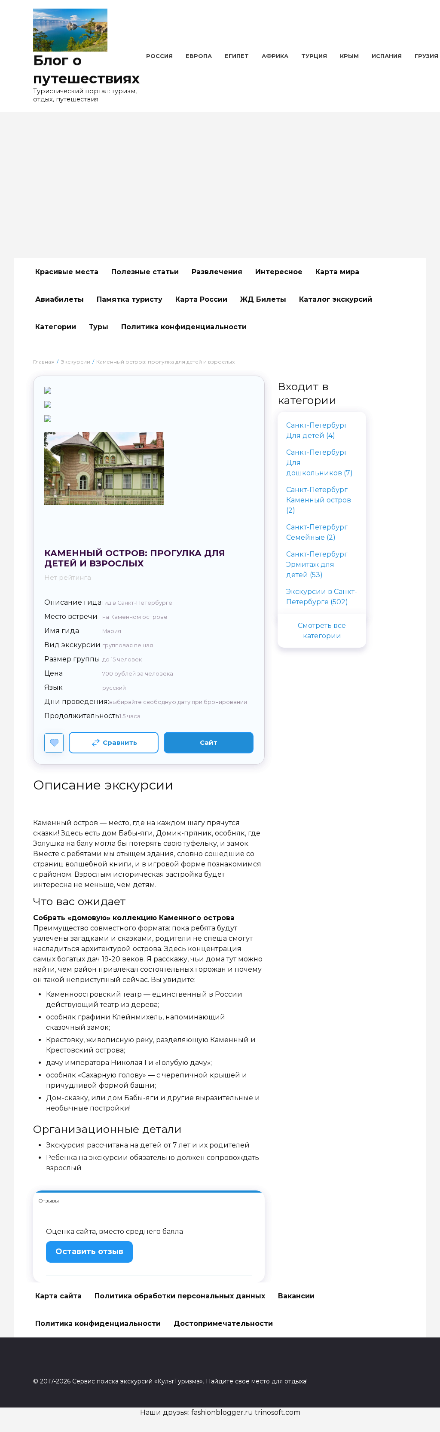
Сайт (208, 742)
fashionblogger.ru (222, 1412)
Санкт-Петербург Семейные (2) (317, 532)
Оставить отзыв (89, 1251)
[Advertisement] (220, 185)
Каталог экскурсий (335, 299)
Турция (314, 56)
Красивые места (66, 272)
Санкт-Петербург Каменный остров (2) (318, 500)
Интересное (278, 272)
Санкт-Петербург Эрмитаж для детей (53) (317, 564)
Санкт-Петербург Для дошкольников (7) (319, 462)
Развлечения (217, 272)
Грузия (426, 56)
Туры (98, 327)
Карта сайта (58, 1296)
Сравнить (120, 742)
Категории (55, 327)
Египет (237, 56)
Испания (387, 56)
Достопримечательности (223, 1323)
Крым (349, 56)
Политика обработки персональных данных (180, 1296)
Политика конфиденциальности (184, 327)
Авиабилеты (59, 299)
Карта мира (337, 272)
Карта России (201, 299)
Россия (159, 56)
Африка (275, 56)
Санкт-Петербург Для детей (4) (317, 430)
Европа (199, 56)
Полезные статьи (145, 272)
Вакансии (296, 1296)
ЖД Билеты (263, 299)
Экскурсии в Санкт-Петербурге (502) (321, 596)
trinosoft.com (277, 1412)
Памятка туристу (129, 299)
